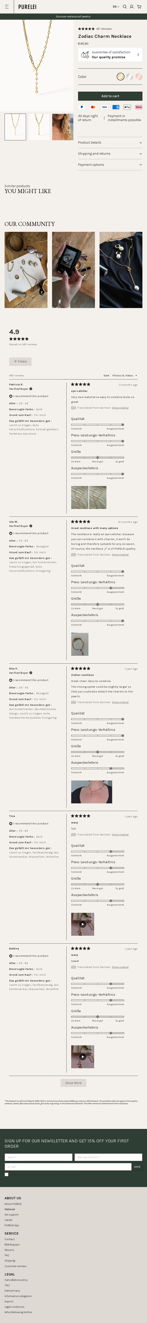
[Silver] (129, 76)
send (137, 1166)
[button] (95, 29)
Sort (107, 375)
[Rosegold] (139, 76)
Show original (120, 408)
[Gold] (120, 76)
